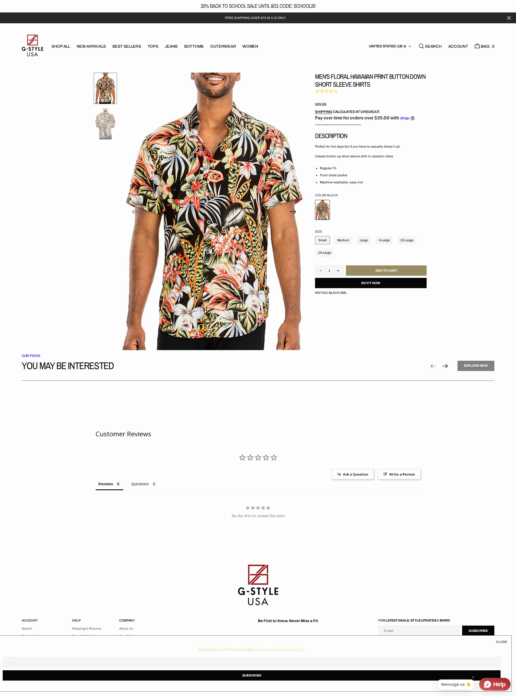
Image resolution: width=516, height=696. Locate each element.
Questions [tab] (140, 483)
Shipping (323, 112)
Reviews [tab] (105, 483)
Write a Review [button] (402, 474)
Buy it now (370, 283)
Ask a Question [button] (355, 474)
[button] (458, 46)
